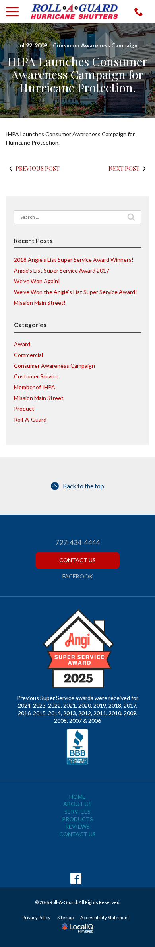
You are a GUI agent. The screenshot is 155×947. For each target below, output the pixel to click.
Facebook (77, 576)
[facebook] (76, 878)
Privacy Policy (36, 917)
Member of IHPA (34, 387)
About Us (77, 803)
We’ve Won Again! (37, 281)
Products (77, 819)
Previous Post (37, 168)
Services (77, 811)
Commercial (28, 354)
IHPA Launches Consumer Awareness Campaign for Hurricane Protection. (78, 74)
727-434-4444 (77, 543)
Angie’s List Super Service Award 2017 (61, 270)
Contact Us (77, 560)
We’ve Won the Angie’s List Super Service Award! (75, 291)
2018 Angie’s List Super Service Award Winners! (74, 259)
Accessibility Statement (104, 917)
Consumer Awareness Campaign (95, 45)
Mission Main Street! (40, 302)
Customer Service (36, 376)
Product (24, 408)
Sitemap (65, 917)
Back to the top (83, 486)
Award (22, 344)
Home (77, 796)
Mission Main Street (39, 397)
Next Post (124, 168)
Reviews (77, 826)
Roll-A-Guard (30, 419)
